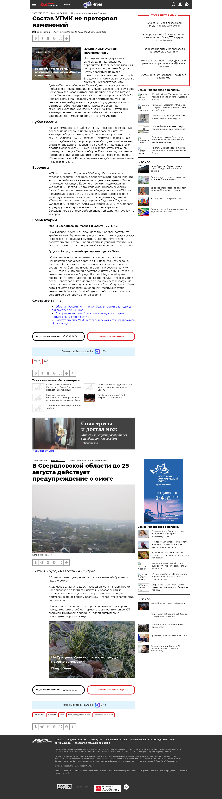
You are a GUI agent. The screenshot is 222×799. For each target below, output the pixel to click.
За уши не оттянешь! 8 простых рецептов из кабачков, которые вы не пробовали (170, 555)
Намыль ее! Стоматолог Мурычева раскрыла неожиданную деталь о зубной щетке (169, 107)
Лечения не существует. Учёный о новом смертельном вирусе (169, 116)
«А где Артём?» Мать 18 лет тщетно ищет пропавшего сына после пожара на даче (169, 576)
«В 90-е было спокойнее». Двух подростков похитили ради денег (169, 127)
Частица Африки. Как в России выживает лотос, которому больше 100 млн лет (169, 566)
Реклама (59, 740)
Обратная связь (63, 743)
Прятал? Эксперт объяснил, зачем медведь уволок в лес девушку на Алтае (169, 150)
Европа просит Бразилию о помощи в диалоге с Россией (169, 210)
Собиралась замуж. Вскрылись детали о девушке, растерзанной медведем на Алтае (168, 140)
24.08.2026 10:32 (40, 460)
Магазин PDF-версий (116, 740)
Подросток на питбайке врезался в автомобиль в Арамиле (164, 50)
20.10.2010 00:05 (40, 13)
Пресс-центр (96, 740)
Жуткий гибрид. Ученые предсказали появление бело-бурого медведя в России (170, 97)
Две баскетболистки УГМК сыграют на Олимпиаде (111, 396)
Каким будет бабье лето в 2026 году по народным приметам (169, 615)
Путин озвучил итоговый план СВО (169, 635)
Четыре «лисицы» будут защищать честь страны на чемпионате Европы (115, 387)
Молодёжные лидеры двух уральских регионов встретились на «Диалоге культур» (163, 63)
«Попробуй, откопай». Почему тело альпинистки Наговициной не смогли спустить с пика (170, 544)
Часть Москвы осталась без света (168, 603)
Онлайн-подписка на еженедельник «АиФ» (153, 740)
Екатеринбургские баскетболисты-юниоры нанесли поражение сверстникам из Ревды (63, 397)
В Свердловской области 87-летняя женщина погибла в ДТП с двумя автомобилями (163, 37)
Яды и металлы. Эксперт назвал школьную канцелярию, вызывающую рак (168, 533)
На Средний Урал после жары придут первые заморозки (163, 24)
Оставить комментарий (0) (111, 336)
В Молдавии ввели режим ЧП (166, 198)
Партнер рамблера (83, 787)
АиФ (50, 555)
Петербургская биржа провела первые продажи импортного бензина (166, 168)
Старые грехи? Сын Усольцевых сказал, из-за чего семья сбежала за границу (170, 587)
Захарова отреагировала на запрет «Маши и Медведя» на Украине (168, 189)
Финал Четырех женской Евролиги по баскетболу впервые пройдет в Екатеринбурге (63, 387)
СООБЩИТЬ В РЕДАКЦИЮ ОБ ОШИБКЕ (92, 743)
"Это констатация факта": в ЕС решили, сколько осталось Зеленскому (166, 648)
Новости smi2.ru (43, 450)
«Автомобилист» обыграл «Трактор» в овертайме (163, 76)
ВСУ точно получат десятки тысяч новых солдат (168, 626)
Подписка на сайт (76, 740)
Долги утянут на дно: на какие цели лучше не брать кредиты (169, 178)
